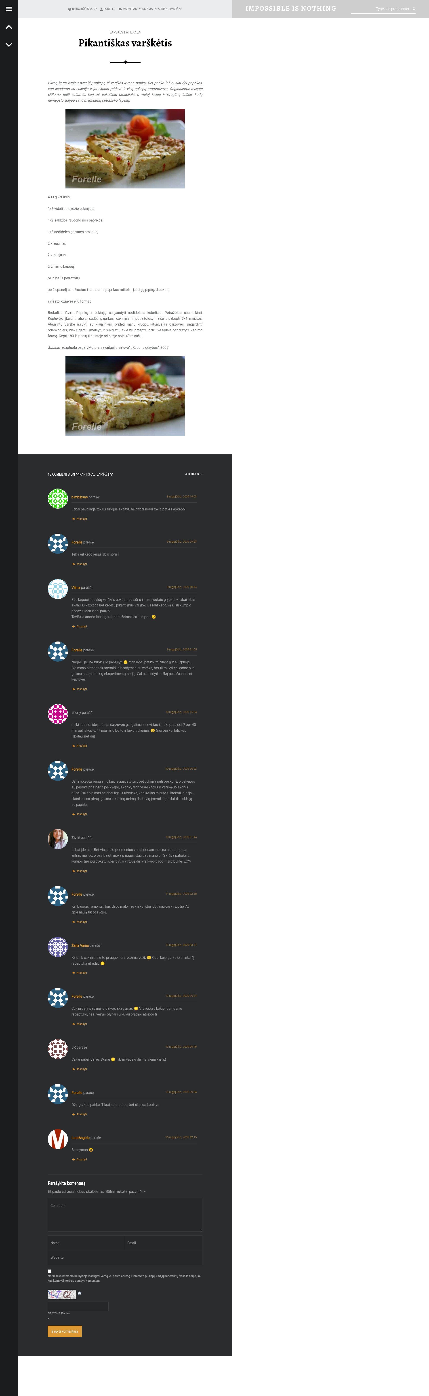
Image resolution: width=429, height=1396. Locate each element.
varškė (176, 8)
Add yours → (193, 474)
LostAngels (81, 1138)
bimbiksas (80, 497)
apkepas (131, 8)
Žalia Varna (80, 945)
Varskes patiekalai (125, 32)
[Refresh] (79, 1292)
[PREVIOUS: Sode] (9, 45)
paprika (162, 8)
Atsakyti (81, 518)
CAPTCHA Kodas (59, 1313)
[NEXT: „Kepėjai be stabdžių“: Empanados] (9, 27)
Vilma (76, 587)
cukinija (147, 8)
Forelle (109, 8)
